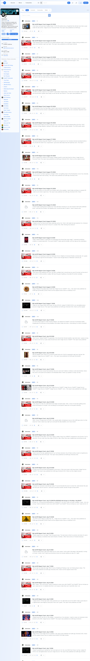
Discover (13, 2)
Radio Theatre (7, 110)
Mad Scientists (7, 116)
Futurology (6, 114)
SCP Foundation (7, 118)
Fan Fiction (6, 108)
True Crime (6, 80)
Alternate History (7, 84)
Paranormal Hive (7, 69)
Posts (27, 10)
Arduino (5, 86)
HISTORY (6, 63)
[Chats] (72, 3)
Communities (29, 2)
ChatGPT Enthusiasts (8, 78)
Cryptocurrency (7, 67)
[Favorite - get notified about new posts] (8, 34)
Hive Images (6, 73)
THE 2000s (6, 129)
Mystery (5, 91)
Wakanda (6, 99)
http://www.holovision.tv (8, 48)
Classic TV (6, 120)
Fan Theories (7, 76)
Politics (5, 61)
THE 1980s (6, 105)
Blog (23, 10)
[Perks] (68, 3)
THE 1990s (6, 101)
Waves (20, 2)
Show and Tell (7, 123)
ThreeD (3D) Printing (8, 65)
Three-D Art (6, 71)
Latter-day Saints (7, 93)
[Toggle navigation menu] (2, 3)
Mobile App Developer (9, 88)
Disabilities (6, 103)
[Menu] (49, 10)
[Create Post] (76, 3)
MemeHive (6, 125)
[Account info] (17, 11)
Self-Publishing (7, 97)
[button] (10, 38)
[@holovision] (23, 21)
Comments (33, 10)
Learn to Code (7, 127)
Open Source (7, 95)
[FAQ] (38, 3)
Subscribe (5, 55)
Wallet (46, 10)
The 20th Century (7, 112)
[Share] (38, 31)
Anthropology (7, 82)
